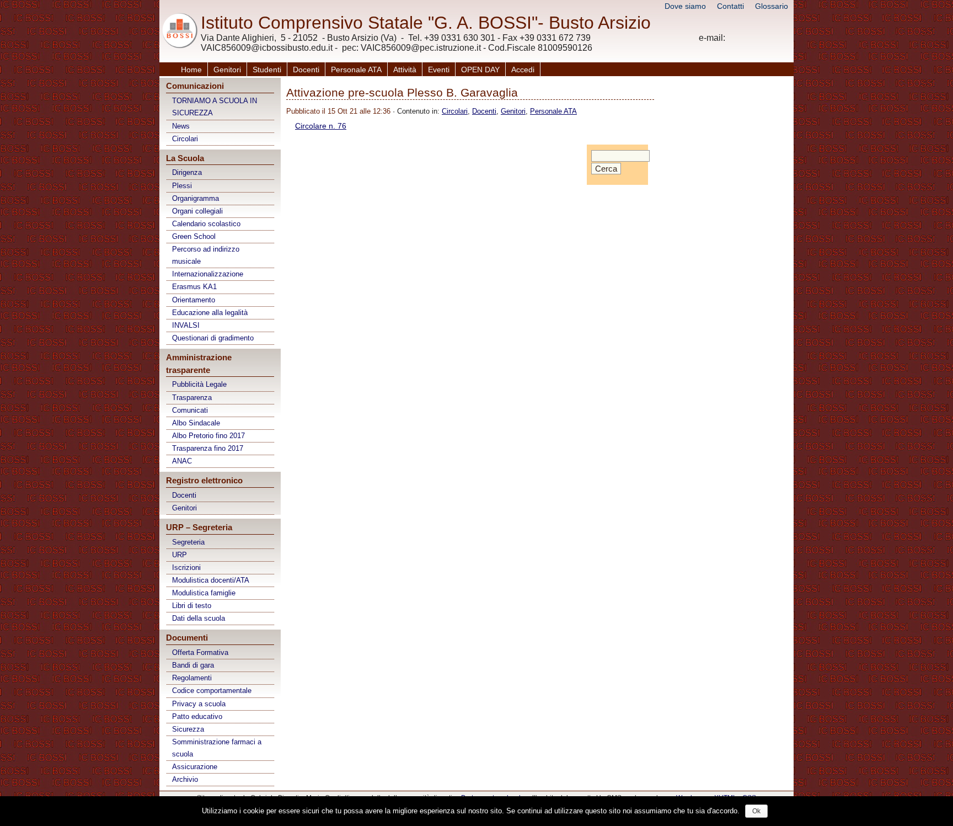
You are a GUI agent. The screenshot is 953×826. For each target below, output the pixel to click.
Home (191, 69)
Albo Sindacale (196, 423)
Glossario (771, 6)
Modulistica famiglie (203, 593)
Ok (756, 811)
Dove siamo (685, 6)
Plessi (182, 186)
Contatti (730, 6)
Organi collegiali (197, 211)
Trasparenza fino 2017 (207, 448)
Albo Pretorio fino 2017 (208, 435)
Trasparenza (192, 397)
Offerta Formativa (200, 652)
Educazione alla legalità (210, 312)
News (181, 126)
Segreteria (188, 542)
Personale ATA (356, 69)
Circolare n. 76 (320, 125)
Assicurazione (194, 767)
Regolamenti (192, 678)
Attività (404, 69)
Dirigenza (187, 172)
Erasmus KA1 (194, 287)
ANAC (182, 461)
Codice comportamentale (211, 690)
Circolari (185, 139)
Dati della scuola (198, 618)
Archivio (185, 779)
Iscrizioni (186, 567)
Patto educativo (197, 716)
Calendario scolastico (206, 224)
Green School (194, 236)
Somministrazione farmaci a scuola (216, 748)
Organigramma (195, 198)
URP (179, 555)
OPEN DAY (480, 69)
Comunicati (190, 410)
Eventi (438, 69)
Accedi (522, 69)
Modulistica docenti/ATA (210, 580)
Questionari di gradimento (213, 338)
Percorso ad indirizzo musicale (205, 255)
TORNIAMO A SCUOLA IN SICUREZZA (214, 107)
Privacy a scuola (199, 704)
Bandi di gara (193, 665)
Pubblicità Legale (199, 384)
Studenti (267, 69)
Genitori (227, 69)
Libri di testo (191, 605)
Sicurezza (188, 729)
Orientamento (193, 300)
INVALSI (186, 325)
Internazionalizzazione (207, 274)
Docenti (306, 69)
